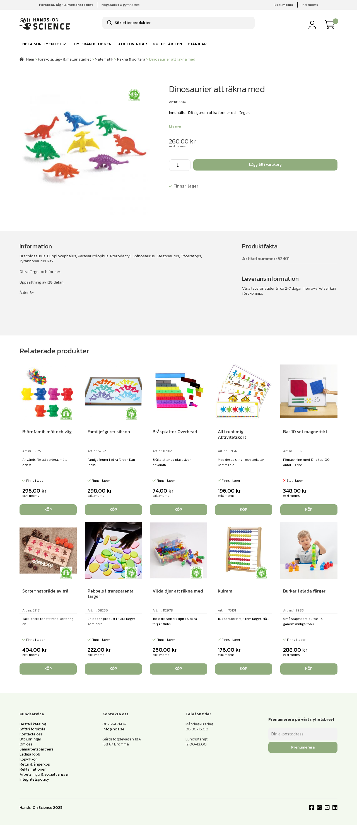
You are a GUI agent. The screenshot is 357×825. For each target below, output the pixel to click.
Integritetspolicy (34, 779)
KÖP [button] (48, 509)
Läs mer (175, 126)
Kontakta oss (31, 734)
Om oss (26, 744)
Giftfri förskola (32, 729)
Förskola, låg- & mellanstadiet (64, 59)
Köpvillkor (28, 759)
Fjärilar (197, 44)
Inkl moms (310, 4)
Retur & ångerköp (35, 764)
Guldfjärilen (167, 44)
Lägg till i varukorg (265, 164)
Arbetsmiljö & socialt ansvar (44, 774)
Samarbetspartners (37, 749)
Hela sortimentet (41, 44)
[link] (331, 25)
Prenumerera (303, 747)
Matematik (104, 59)
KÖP (309, 509)
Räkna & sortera (131, 59)
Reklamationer (33, 769)
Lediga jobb (30, 754)
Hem (30, 59)
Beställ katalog (33, 724)
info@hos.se (113, 729)
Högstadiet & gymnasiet (120, 4)
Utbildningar (132, 44)
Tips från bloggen (92, 44)
